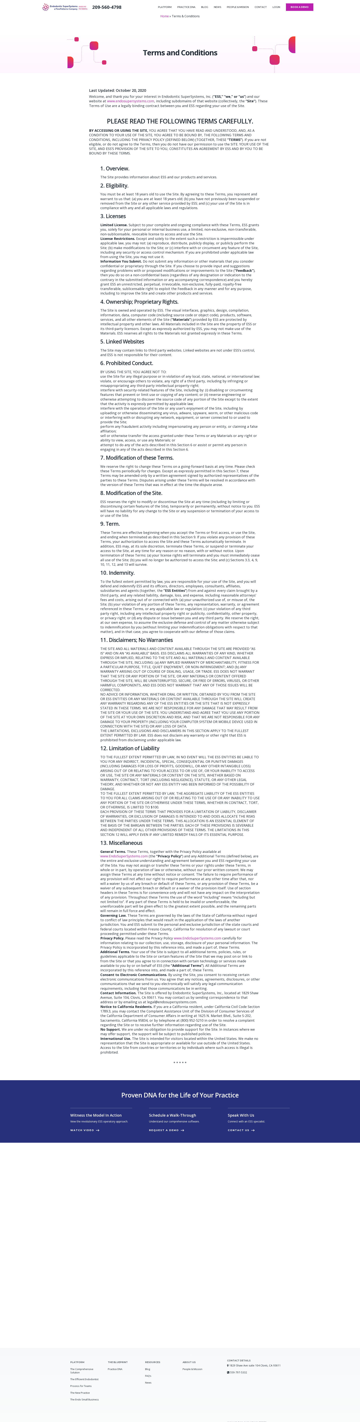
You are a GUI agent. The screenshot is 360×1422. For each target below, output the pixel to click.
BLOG (204, 7)
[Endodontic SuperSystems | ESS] (64, 7)
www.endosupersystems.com (130, 101)
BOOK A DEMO (300, 7)
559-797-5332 (238, 1372)
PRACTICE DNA (186, 7)
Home (164, 16)
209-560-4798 (107, 7)
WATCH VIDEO (82, 1130)
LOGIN (276, 7)
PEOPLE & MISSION (238, 7)
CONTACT (261, 7)
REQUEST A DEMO (164, 1130)
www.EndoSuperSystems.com (124, 856)
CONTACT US (238, 1130)
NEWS (217, 7)
